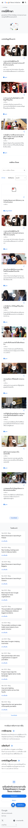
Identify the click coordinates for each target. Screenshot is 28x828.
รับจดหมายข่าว (14, 796)
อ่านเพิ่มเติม (4, 541)
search (25, 2)
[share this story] (24, 58)
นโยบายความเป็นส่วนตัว (7, 813)
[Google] (4, 811)
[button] (20, 178)
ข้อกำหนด (4, 816)
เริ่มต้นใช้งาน (20, 805)
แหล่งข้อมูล (5, 7)
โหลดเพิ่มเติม (14, 518)
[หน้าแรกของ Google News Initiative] (12, 2)
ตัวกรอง (3, 177)
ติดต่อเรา (14, 800)
